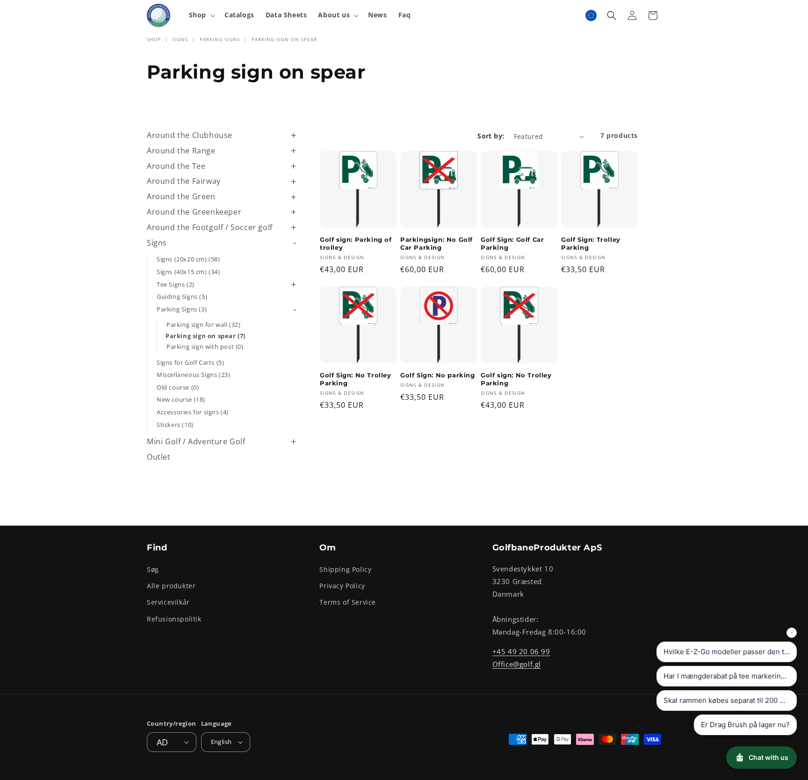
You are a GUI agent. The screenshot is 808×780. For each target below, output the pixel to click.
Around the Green (181, 196)
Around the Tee (176, 166)
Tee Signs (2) (176, 284)
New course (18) (181, 399)
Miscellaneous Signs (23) (193, 374)
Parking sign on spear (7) (205, 336)
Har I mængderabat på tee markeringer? (730, 676)
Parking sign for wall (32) (203, 324)
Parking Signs (220, 39)
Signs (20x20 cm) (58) (188, 259)
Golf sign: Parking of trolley (356, 243)
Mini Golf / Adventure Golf (196, 441)
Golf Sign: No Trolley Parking (355, 379)
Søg (153, 569)
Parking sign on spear (284, 39)
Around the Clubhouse (189, 135)
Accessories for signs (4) (193, 412)
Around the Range (181, 150)
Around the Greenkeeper (194, 212)
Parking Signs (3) (182, 309)
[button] (201, 15)
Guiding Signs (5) (182, 296)
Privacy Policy (342, 585)
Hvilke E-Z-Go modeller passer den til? (728, 651)
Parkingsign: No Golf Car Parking (436, 243)
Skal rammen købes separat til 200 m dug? (730, 700)
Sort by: (490, 135)
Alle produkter (171, 585)
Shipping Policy (345, 569)
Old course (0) (178, 387)
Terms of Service (347, 602)
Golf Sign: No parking (437, 375)
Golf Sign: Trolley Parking (590, 243)
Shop (154, 39)
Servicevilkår (168, 602)
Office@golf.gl (516, 664)
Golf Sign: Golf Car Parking (512, 243)
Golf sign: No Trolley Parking (516, 379)
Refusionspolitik (174, 618)
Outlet (159, 457)
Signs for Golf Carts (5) (190, 362)
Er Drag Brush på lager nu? (745, 724)
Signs (180, 39)
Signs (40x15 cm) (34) (188, 271)
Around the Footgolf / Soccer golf (210, 227)
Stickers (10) (175, 424)
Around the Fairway (184, 181)
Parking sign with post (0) (205, 346)
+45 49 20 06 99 (521, 651)
